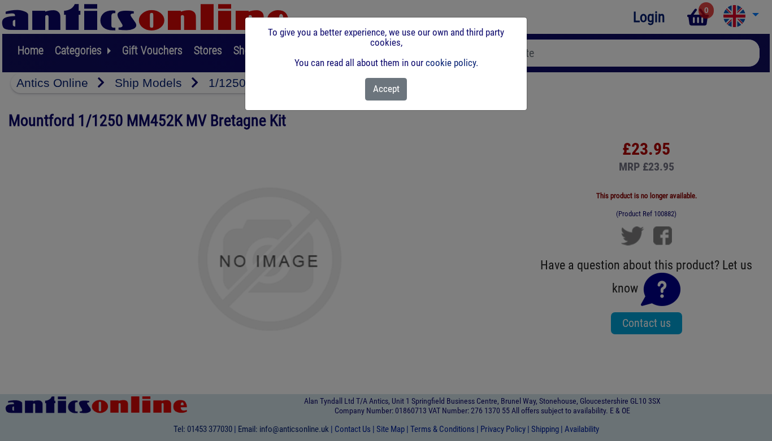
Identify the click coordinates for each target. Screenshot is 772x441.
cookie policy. (452, 62)
